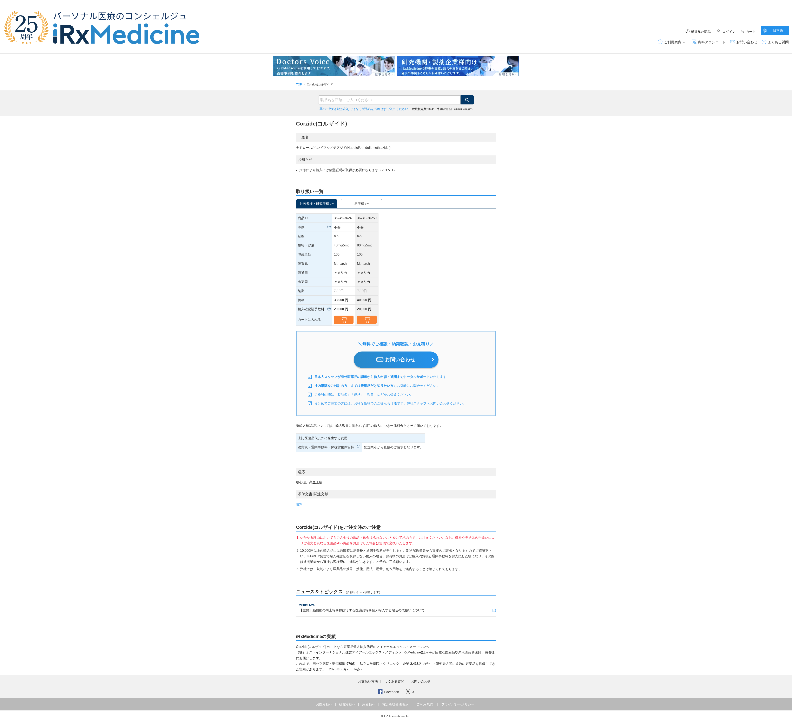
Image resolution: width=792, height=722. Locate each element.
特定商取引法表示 (395, 704)
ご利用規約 (425, 704)
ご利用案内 (672, 42)
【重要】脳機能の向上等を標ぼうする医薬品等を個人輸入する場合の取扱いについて (362, 610)
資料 (299, 504)
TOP (299, 84)
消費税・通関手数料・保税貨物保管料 (326, 447)
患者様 (361, 203)
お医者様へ (324, 704)
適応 (301, 472)
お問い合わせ (746, 42)
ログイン (728, 31)
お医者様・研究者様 (316, 203)
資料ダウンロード (712, 42)
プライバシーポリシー (457, 704)
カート (751, 31)
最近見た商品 (701, 31)
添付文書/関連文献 (313, 494)
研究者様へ (347, 704)
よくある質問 (778, 42)
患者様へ (369, 704)
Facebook (391, 692)
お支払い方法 (368, 681)
